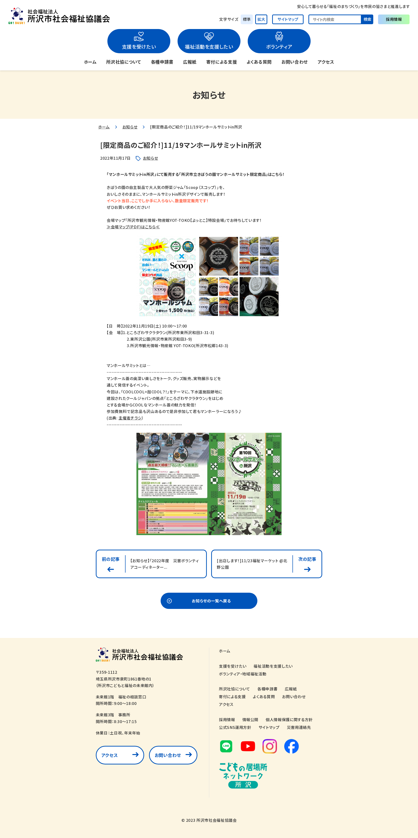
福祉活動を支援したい (209, 46)
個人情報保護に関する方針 (289, 719)
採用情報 (394, 19)
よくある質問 (259, 62)
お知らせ (130, 127)
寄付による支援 (221, 62)
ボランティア (279, 46)
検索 (367, 19)
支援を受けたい (139, 46)
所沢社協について (123, 62)
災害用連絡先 (299, 727)
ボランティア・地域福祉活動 (242, 674)
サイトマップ (288, 19)
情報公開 (250, 719)
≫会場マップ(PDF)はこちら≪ (133, 227)
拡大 (261, 19)
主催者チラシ (130, 418)
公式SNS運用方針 (235, 727)
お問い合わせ (294, 62)
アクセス (326, 62)
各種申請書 (162, 62)
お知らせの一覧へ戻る (211, 601)
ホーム (90, 62)
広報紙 (190, 62)
